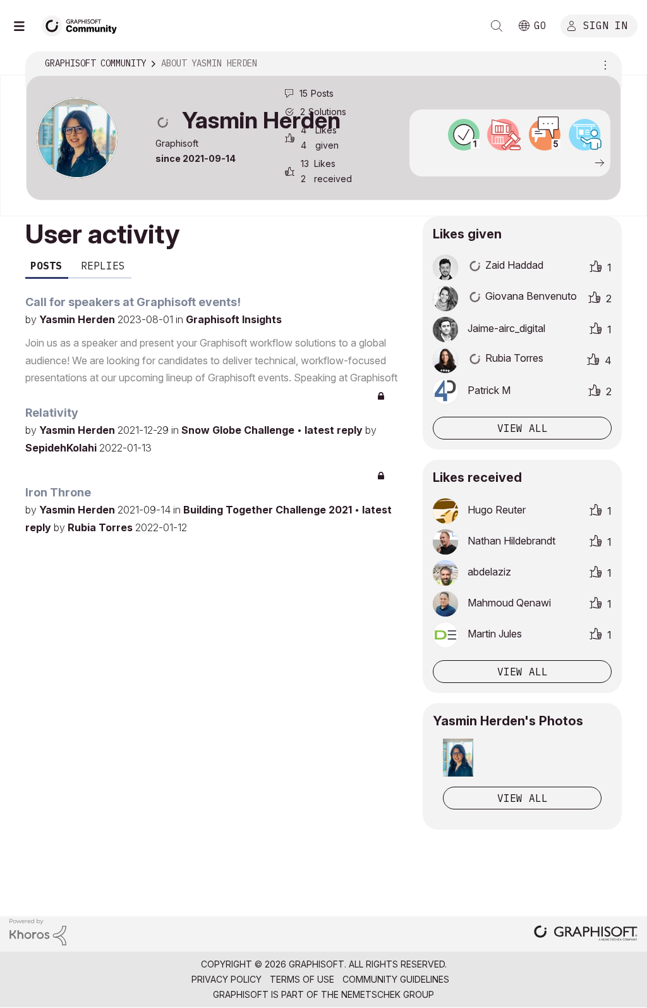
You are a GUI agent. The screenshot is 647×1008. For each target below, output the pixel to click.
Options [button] (603, 64)
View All (522, 798)
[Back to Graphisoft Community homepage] (83, 24)
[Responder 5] (544, 134)
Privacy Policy (226, 979)
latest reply (335, 430)
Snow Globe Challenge (239, 430)
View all (522, 428)
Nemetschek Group (387, 994)
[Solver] (464, 134)
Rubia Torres (101, 527)
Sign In (605, 24)
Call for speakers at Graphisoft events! (133, 302)
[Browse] (25, 26)
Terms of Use (302, 979)
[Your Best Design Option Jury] (504, 134)
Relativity (51, 412)
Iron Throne (58, 492)
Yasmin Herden (78, 319)
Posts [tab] (46, 265)
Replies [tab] (103, 265)
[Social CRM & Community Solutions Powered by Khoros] (37, 931)
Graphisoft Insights (234, 319)
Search (496, 26)
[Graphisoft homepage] (586, 934)
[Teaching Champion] (585, 134)
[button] (458, 758)
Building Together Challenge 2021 (268, 509)
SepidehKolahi (62, 447)
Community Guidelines (395, 979)
